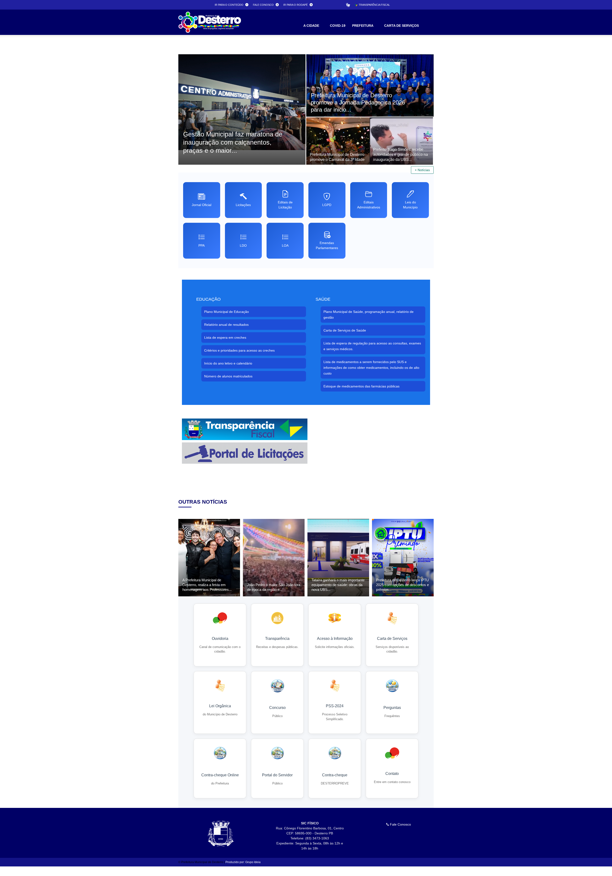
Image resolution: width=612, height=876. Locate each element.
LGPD (326, 205)
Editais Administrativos (368, 204)
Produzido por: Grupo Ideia (243, 862)
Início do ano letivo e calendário (228, 363)
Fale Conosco (400, 824)
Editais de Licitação (285, 204)
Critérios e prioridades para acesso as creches (239, 350)
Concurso (277, 708)
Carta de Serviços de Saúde (344, 330)
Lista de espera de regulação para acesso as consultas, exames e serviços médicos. (372, 346)
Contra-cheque (334, 775)
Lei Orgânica (220, 706)
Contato (392, 774)
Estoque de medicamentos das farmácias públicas (361, 386)
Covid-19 (337, 25)
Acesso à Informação (335, 639)
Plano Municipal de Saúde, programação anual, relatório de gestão (368, 314)
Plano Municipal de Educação (226, 312)
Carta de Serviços (392, 639)
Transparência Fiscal (374, 4)
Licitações (243, 205)
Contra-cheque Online (220, 775)
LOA (285, 245)
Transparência (277, 639)
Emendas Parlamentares (327, 245)
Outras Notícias (202, 502)
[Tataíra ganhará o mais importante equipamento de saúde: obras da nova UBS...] (338, 557)
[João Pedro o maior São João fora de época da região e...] (274, 557)
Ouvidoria (220, 639)
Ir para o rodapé (295, 4)
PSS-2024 (335, 706)
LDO (243, 245)
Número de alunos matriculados (228, 376)
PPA (201, 245)
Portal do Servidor (277, 775)
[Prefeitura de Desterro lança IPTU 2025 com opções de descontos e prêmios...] (403, 557)
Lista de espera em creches (225, 337)
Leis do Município (410, 204)
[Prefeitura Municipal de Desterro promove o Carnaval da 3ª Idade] (338, 159)
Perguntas (392, 708)
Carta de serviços (401, 25)
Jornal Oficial (201, 205)
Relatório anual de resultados (226, 324)
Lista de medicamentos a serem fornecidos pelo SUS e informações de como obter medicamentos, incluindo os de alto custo (371, 367)
